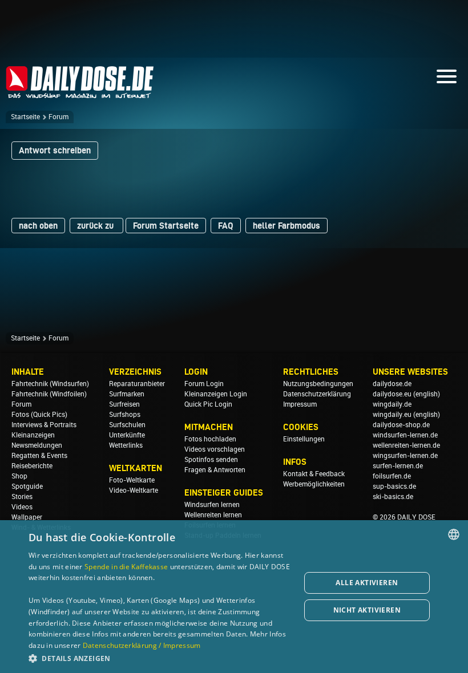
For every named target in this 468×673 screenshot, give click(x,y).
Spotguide (27, 486)
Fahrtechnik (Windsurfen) (50, 384)
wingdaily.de (392, 404)
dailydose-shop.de (401, 425)
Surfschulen (127, 425)
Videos (22, 507)
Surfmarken (126, 394)
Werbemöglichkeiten (314, 484)
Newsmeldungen (36, 445)
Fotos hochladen (210, 439)
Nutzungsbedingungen (318, 384)
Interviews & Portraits (43, 425)
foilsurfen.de (392, 476)
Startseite (25, 116)
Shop (19, 476)
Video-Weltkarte (133, 490)
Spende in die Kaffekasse (126, 566)
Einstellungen (304, 439)
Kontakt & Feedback (314, 474)
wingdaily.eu (392, 415)
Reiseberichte (32, 466)
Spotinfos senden (211, 460)
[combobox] (453, 534)
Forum (58, 116)
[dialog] (234, 596)
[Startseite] (80, 93)
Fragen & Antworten (214, 470)
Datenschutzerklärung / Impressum (142, 645)
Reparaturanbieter (137, 384)
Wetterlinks (126, 445)
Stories (22, 497)
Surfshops (124, 415)
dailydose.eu (392, 394)
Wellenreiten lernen (213, 515)
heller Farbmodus (286, 225)
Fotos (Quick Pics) (39, 415)
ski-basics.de (393, 497)
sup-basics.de (394, 486)
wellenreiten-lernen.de (406, 445)
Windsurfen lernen (212, 505)
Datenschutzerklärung (317, 394)
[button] (160, 657)
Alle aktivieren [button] (367, 582)
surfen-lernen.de (398, 466)
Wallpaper (26, 517)
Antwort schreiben (55, 150)
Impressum (300, 404)
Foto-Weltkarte (132, 480)
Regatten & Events (39, 456)
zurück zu (96, 225)
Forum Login (204, 384)
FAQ (225, 225)
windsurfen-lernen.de (405, 435)
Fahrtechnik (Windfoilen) (49, 394)
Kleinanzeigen (33, 435)
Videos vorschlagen (214, 449)
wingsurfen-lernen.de (405, 456)
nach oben (38, 225)
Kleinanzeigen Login (215, 394)
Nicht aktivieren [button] (367, 610)
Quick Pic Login (208, 404)
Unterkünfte (127, 435)
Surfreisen (124, 404)
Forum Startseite (166, 225)
